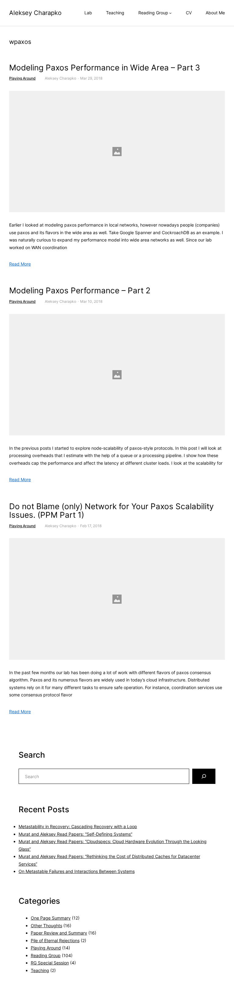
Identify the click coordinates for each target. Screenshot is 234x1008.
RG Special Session (50, 962)
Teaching (40, 970)
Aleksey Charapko (35, 12)
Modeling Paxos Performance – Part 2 (80, 290)
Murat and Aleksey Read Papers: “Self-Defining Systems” (75, 834)
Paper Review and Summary (59, 932)
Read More (20, 263)
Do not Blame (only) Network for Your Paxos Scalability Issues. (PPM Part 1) (111, 511)
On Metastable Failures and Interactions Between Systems (77, 871)
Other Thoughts (46, 925)
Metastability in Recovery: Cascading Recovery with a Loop (78, 826)
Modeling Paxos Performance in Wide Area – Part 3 (104, 67)
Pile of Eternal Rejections (55, 940)
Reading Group (46, 955)
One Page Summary (51, 917)
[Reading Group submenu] (170, 13)
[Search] (203, 776)
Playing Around (22, 78)
